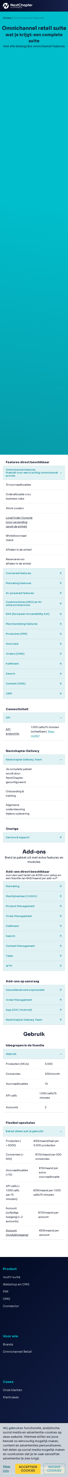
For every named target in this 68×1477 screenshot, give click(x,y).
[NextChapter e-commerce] (5, 6)
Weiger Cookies (54, 1468)
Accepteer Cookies (28, 1468)
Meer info (6, 1469)
